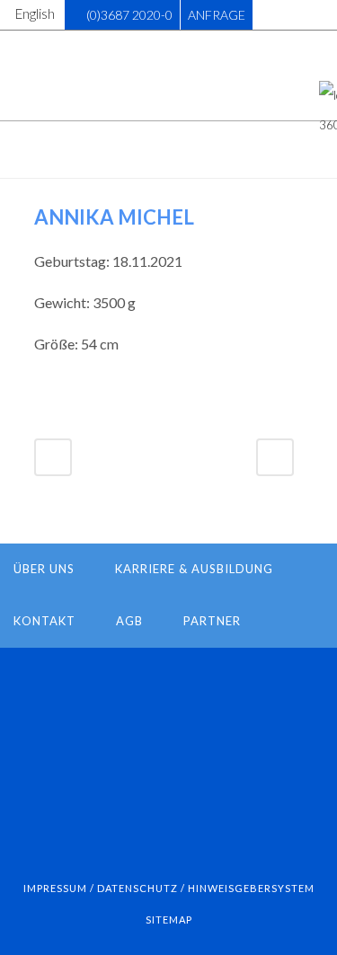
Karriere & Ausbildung (194, 569)
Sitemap (169, 919)
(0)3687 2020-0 (129, 14)
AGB (129, 621)
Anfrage (216, 14)
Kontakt (44, 621)
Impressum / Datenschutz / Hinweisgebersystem (169, 888)
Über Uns (44, 569)
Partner (212, 621)
